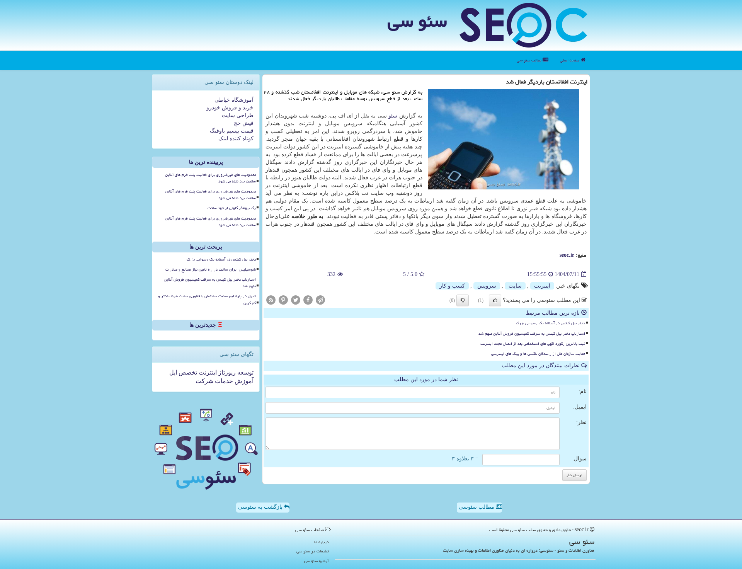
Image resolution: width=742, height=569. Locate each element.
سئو (392, 116)
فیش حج (244, 123)
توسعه (245, 372)
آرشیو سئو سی (316, 561)
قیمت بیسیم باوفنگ (232, 131)
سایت (515, 286)
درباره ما (321, 542)
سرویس (486, 286)
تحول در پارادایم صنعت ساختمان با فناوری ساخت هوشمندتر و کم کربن (207, 299)
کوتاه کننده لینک (236, 138)
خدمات (223, 381)
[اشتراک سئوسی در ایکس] (295, 300)
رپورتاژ (226, 372)
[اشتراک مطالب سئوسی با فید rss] (270, 300)
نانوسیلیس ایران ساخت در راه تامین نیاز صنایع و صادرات (210, 269)
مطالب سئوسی (477, 507)
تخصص (187, 372)
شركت (204, 381)
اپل (173, 372)
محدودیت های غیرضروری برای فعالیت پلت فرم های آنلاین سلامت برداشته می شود (210, 178)
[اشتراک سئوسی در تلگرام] (320, 300)
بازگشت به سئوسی (261, 507)
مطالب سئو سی (530, 60)
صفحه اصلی (570, 60)
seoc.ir (567, 255)
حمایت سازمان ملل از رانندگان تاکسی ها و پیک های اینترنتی (538, 354)
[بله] (495, 300)
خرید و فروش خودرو (230, 108)
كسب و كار (452, 286)
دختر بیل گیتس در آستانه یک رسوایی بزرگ (550, 323)
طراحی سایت (238, 115)
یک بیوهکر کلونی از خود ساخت (232, 208)
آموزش (243, 381)
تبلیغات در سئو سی (312, 551)
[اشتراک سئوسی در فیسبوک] (308, 300)
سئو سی (417, 20)
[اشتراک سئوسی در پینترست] (283, 300)
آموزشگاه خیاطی (234, 100)
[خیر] (462, 300)
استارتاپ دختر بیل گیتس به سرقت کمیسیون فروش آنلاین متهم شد (531, 333)
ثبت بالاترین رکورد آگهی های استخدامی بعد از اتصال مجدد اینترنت (532, 344)
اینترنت (542, 286)
